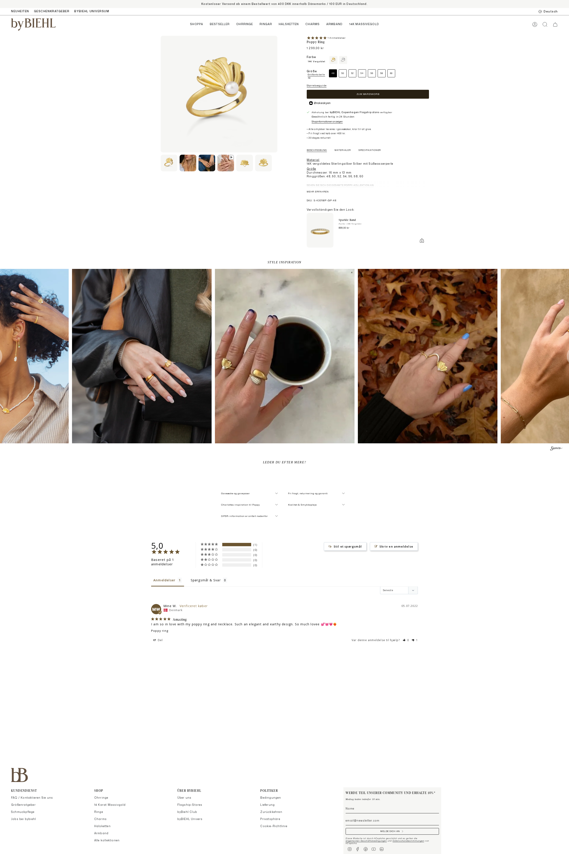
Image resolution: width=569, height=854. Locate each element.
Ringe (98, 812)
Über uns (184, 798)
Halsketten (102, 826)
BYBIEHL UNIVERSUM (91, 11)
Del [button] (160, 640)
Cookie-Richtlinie (273, 826)
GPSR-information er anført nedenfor (244, 516)
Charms (100, 819)
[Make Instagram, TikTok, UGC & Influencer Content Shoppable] (556, 449)
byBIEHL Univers (190, 819)
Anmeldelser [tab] (164, 580)
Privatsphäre (270, 819)
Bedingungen (270, 798)
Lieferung (267, 805)
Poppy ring (159, 631)
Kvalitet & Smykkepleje (302, 504)
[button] (196, 24)
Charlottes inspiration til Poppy (240, 504)
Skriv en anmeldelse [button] (396, 546)
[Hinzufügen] (421, 240)
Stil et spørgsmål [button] (348, 546)
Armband (101, 833)
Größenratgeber (23, 805)
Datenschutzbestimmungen (408, 840)
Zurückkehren (271, 812)
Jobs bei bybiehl (23, 819)
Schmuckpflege (23, 812)
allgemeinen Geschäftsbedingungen (366, 840)
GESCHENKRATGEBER (52, 11)
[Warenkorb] (555, 24)
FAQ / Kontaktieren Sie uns (32, 798)
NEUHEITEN (20, 11)
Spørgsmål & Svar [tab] (206, 580)
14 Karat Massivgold (110, 805)
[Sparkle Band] (320, 230)
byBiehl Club (187, 812)
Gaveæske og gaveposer (235, 493)
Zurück (160, 94)
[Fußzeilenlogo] (19, 775)
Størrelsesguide (317, 85)
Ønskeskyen (322, 103)
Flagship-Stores (189, 805)
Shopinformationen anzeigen (327, 121)
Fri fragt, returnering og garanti (308, 493)
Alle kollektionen (107, 840)
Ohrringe (101, 798)
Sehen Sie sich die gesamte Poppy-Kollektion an (340, 185)
